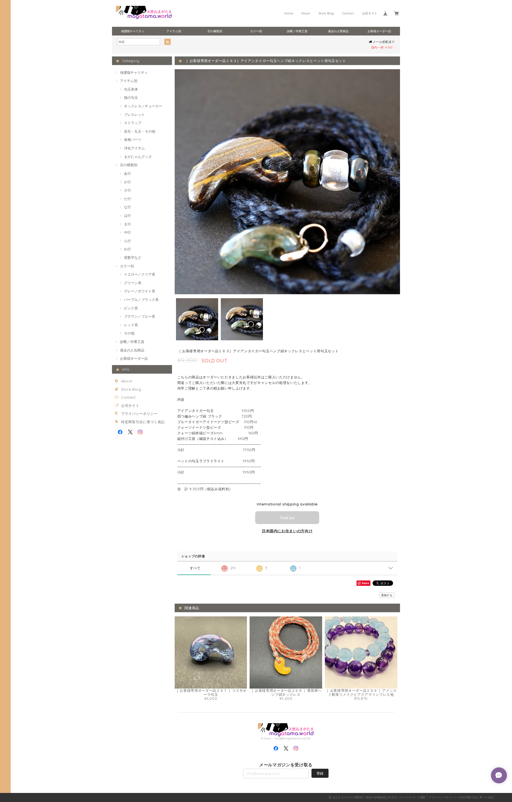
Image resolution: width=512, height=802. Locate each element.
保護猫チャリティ (133, 31)
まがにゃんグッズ (138, 156)
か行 (127, 182)
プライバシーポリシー (139, 413)
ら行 (127, 241)
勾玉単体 (131, 89)
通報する (387, 595)
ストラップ (132, 123)
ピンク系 (131, 308)
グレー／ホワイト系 (139, 291)
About (305, 13)
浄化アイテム (134, 148)
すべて (195, 568)
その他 (129, 333)
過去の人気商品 (338, 31)
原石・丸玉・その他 (139, 131)
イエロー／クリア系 (139, 274)
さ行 (127, 190)
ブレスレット (134, 114)
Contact (348, 13)
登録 (320, 773)
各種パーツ (132, 139)
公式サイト (370, 13)
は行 (127, 215)
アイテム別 (173, 31)
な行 (127, 207)
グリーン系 (132, 283)
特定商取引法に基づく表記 (143, 422)
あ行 (127, 173)
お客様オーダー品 (379, 31)
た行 (127, 199)
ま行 (127, 224)
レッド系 (131, 325)
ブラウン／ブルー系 (139, 316)
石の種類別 (214, 31)
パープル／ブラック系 (141, 299)
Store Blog (326, 13)
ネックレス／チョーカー (143, 106)
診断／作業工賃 (297, 31)
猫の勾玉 (131, 97)
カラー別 (256, 31)
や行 (127, 232)
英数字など (132, 257)
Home (288, 13)
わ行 (127, 249)
